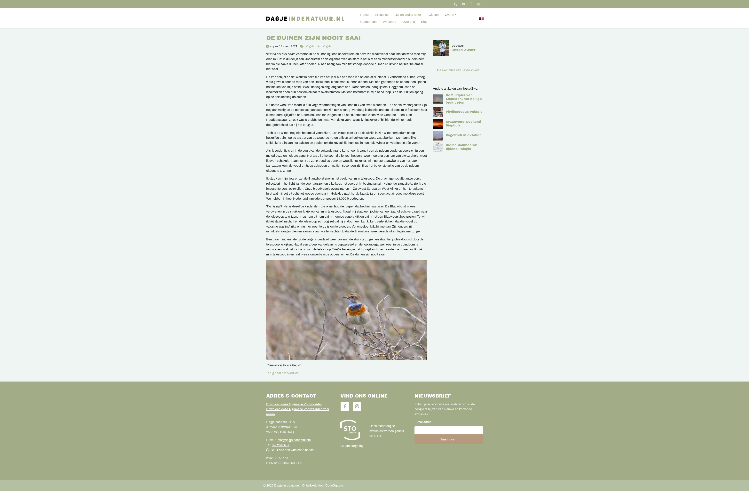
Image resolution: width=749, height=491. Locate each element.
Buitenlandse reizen (408, 14)
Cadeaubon (368, 21)
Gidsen (434, 14)
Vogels (310, 46)
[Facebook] (471, 4)
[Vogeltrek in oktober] (438, 136)
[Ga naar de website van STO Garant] (352, 430)
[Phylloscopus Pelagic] (438, 112)
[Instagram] (479, 4)
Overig (449, 14)
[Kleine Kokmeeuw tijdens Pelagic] (438, 147)
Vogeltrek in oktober (463, 135)
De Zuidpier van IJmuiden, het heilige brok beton (464, 98)
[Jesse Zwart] (442, 48)
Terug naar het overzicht (282, 373)
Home (364, 14)
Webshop (389, 21)
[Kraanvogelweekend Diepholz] (438, 124)
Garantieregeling (352, 445)
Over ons (408, 21)
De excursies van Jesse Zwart (458, 70)
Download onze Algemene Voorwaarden (294, 404)
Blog (424, 21)
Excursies (382, 14)
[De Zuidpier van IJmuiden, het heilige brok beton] (438, 99)
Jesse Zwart (464, 50)
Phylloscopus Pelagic (464, 111)
